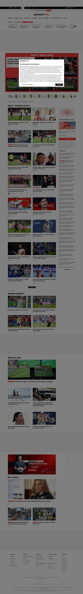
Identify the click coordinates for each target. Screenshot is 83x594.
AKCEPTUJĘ (59, 84)
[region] (41, 73)
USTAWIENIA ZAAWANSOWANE (27, 84)
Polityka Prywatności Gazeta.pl (53, 81)
